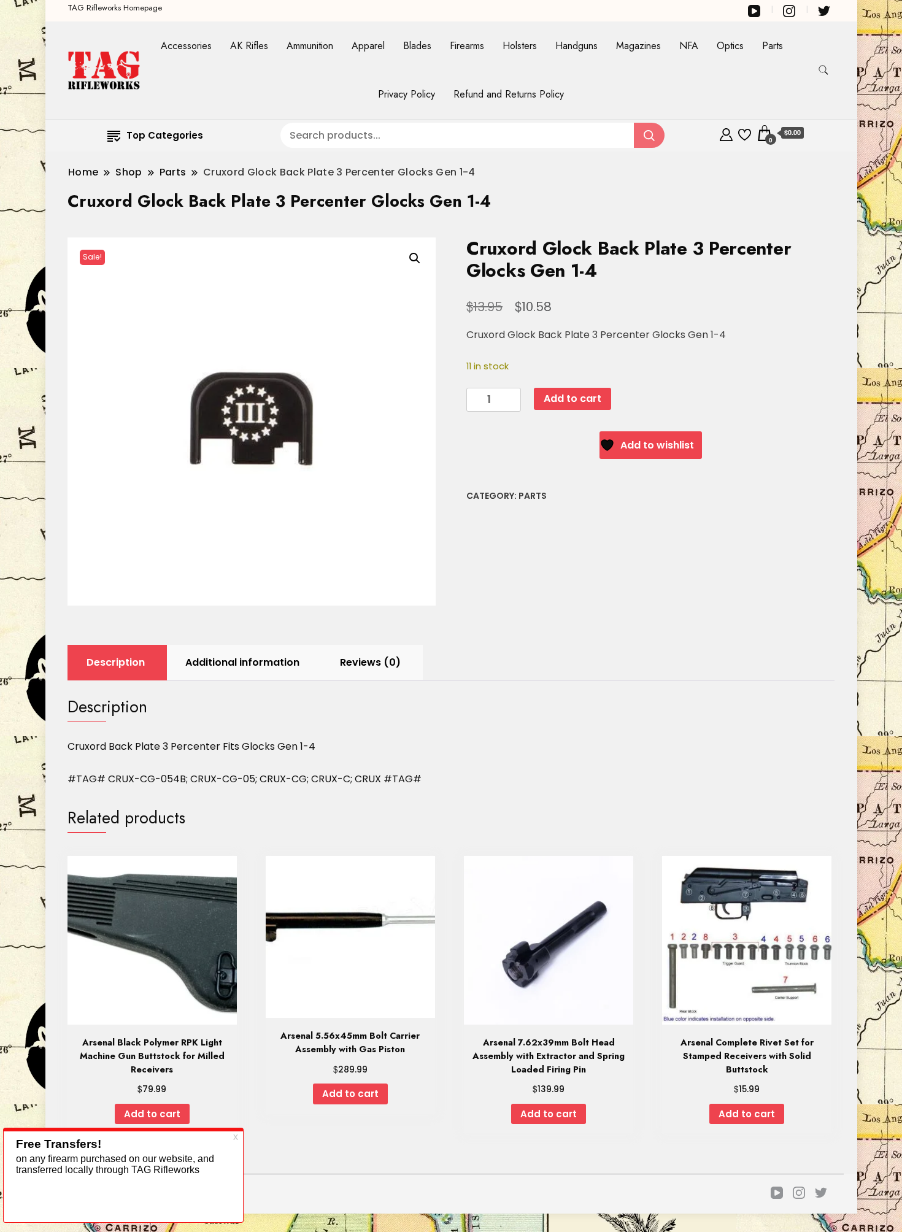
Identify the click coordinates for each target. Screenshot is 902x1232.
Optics (730, 46)
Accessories (186, 46)
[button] (415, 258)
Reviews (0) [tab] (370, 662)
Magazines (638, 46)
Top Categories (164, 135)
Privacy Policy (406, 94)
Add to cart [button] (152, 1113)
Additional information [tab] (242, 662)
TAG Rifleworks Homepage (114, 7)
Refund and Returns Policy (508, 94)
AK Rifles (249, 46)
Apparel (368, 46)
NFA (688, 46)
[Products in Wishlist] (744, 133)
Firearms (467, 46)
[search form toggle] (823, 70)
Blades (417, 46)
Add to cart (572, 398)
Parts (772, 46)
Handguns (576, 46)
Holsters (520, 46)
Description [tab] (116, 662)
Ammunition (310, 46)
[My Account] (726, 133)
